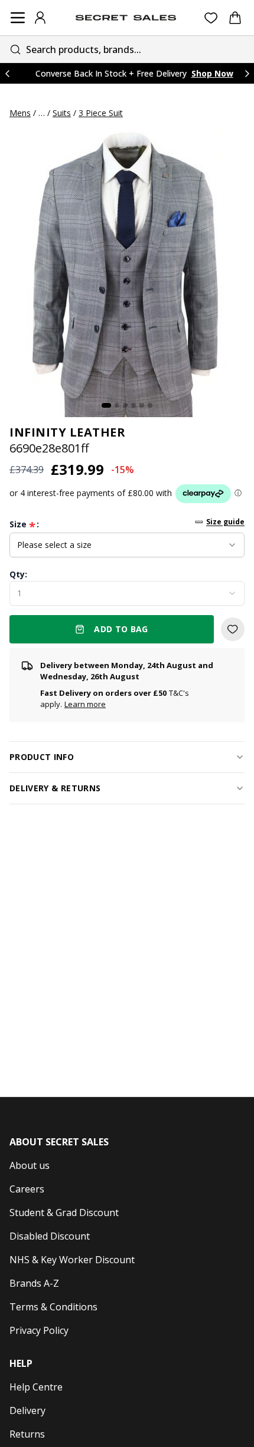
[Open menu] (17, 17)
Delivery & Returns (54, 788)
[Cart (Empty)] (235, 17)
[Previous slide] (7, 73)
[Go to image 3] (125, 405)
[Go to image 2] (117, 405)
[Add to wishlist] (233, 629)
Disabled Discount (49, 1236)
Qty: (18, 574)
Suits (62, 112)
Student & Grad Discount (64, 1212)
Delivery (27, 1410)
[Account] (40, 17)
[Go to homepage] (126, 18)
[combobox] (127, 49)
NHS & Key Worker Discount (72, 1259)
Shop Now (212, 73)
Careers (26, 1188)
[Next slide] (247, 73)
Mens (20, 112)
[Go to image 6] (150, 405)
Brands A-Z (34, 1283)
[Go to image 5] (141, 405)
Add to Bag (121, 629)
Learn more (85, 704)
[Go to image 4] (133, 405)
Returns (27, 1434)
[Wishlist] (211, 18)
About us (29, 1165)
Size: (24, 524)
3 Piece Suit (101, 112)
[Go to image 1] (106, 405)
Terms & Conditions (53, 1306)
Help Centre (36, 1386)
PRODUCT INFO (41, 756)
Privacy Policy (39, 1330)
